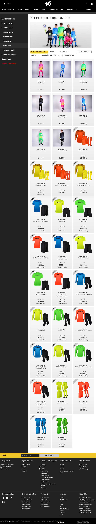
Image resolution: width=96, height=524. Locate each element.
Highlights (83, 494)
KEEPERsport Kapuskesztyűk (87, 500)
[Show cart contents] (92, 4)
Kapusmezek (44, 504)
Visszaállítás (69, 55)
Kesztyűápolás (44, 482)
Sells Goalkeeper (64, 508)
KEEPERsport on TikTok (11, 498)
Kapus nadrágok (45, 502)
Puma (61, 504)
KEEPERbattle (83, 464)
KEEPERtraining (83, 469)
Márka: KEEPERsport (38, 52)
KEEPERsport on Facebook (3, 498)
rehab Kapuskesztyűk (84, 506)
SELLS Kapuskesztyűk (85, 512)
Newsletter (43, 487)
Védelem (33, 55)
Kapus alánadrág (45, 506)
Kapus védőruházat (27, 500)
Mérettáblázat (44, 473)
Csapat (62, 469)
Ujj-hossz (63, 52)
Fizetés (43, 466)
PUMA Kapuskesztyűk (85, 510)
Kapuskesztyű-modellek (47, 477)
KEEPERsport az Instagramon (3, 502)
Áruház (62, 466)
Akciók (88, 10)
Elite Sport (62, 512)
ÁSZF (78, 521)
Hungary (62, 522)
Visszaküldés (44, 471)
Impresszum (85, 521)
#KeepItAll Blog (83, 466)
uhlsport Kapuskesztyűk (85, 504)
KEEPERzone (84, 461)
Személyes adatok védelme (84, 522)
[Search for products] (87, 4)
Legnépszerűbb (83, 52)
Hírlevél (4, 455)
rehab (61, 515)
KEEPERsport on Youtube (7, 498)
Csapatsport (72, 10)
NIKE (61, 502)
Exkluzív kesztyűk (26, 506)
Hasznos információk (49, 461)
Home (48, 3)
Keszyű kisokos (45, 475)
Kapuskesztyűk (8, 10)
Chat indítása (5, 469)
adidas (61, 497)
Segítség (43, 464)
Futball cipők (23, 10)
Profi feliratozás (26, 504)
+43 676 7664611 (7, 466)
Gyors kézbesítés (26, 502)
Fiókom (9, 3)
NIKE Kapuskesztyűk (84, 508)
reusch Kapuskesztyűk (85, 502)
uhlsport (62, 510)
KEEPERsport (65, 461)
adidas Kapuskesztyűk (85, 497)
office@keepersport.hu (8, 464)
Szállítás (43, 469)
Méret (52, 52)
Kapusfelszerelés (56, 10)
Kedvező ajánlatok (29, 494)
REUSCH (62, 506)
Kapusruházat (39, 10)
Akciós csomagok (26, 508)
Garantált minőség (26, 497)
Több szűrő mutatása (49, 55)
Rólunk (62, 464)
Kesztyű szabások (45, 479)
